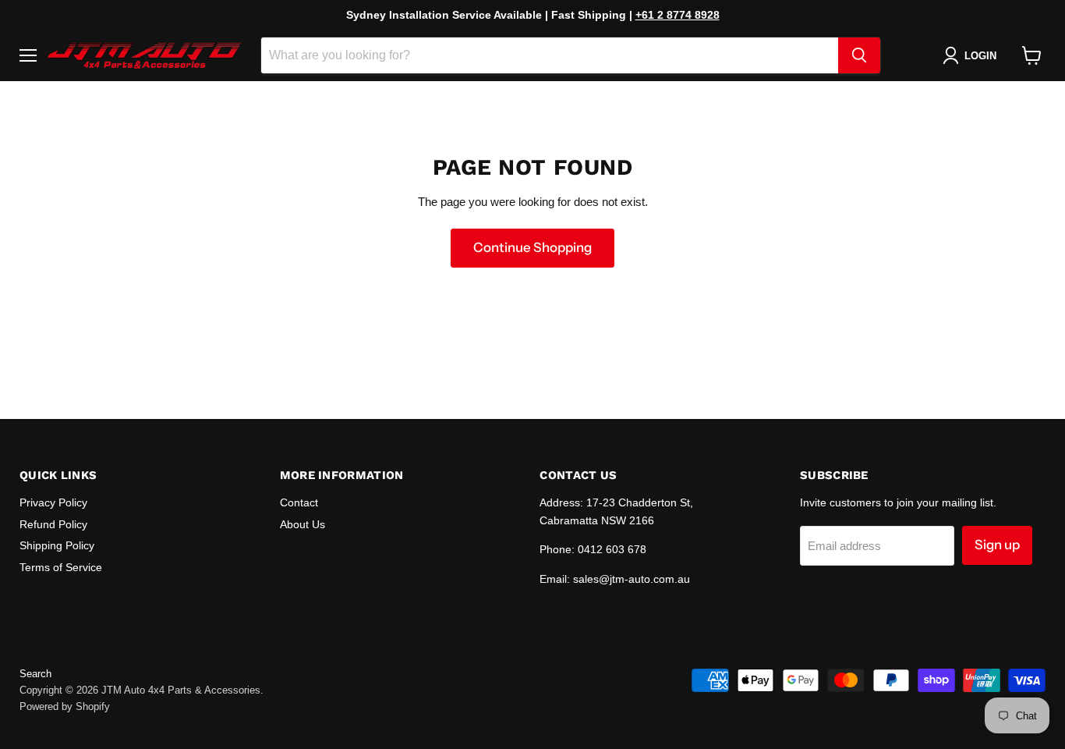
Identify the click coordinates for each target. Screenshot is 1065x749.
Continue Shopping (532, 247)
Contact (299, 502)
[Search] (859, 55)
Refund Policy (53, 524)
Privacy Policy (53, 502)
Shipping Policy (56, 545)
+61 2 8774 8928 (677, 15)
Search (35, 674)
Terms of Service (60, 567)
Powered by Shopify (64, 706)
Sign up (997, 544)
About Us (302, 524)
